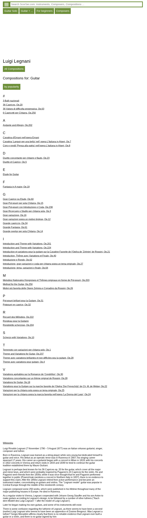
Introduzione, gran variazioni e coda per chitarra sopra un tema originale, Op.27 (43, 264)
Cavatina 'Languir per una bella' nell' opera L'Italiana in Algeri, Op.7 (37, 141)
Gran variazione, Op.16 (14, 215)
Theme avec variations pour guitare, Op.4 (24, 362)
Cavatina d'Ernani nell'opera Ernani (21, 137)
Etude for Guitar (11, 174)
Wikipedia (8, 443)
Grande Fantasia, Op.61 (15, 227)
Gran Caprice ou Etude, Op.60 (18, 199)
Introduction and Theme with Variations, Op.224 (27, 247)
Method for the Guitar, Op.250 (18, 284)
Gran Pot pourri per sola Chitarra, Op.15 (23, 203)
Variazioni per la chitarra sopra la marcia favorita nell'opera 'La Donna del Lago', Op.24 (47, 394)
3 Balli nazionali (11, 101)
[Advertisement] (73, 37)
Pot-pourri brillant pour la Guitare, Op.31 (23, 300)
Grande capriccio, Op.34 (15, 223)
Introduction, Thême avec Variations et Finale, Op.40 (29, 256)
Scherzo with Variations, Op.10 (18, 337)
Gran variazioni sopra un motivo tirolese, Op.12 (27, 219)
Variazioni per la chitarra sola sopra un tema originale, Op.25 (33, 390)
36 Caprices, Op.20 (13, 105)
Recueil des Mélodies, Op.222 (18, 317)
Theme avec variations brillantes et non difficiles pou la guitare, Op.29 (38, 358)
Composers (62, 10)
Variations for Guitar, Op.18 (16, 382)
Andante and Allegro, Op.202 (17, 125)
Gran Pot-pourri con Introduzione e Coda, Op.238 (28, 207)
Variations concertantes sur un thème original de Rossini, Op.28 (35, 378)
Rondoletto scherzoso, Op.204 (18, 325)
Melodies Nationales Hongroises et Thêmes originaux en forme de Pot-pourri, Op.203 (46, 280)
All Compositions (14, 68)
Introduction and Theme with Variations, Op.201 (27, 243)
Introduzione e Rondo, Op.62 (17, 260)
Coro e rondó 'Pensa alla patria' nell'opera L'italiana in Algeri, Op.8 (36, 145)
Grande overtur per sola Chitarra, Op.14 (23, 231)
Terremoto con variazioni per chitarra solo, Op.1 (27, 350)
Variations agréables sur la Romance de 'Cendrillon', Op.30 (33, 374)
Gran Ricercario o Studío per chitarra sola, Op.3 (27, 211)
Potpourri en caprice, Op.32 (17, 304)
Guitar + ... (27, 10)
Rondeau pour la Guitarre (16, 321)
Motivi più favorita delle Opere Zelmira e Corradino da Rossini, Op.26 (38, 288)
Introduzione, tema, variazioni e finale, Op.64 (25, 268)
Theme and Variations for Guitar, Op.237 (23, 354)
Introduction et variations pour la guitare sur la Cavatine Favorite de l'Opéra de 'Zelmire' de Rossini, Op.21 (56, 252)
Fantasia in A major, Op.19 (16, 187)
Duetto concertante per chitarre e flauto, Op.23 (26, 158)
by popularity (11, 86)
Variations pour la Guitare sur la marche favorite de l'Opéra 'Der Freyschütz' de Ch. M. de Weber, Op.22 (55, 386)
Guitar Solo (10, 10)
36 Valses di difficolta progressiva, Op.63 (23, 109)
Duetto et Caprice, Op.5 (15, 162)
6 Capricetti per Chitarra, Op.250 (19, 113)
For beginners (45, 10)
